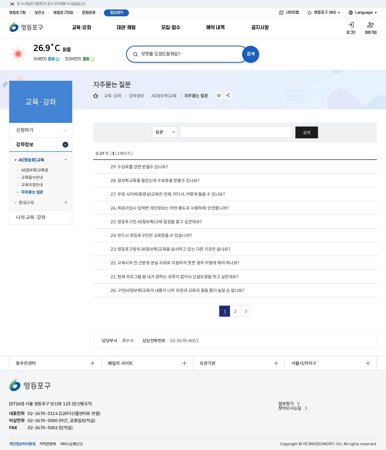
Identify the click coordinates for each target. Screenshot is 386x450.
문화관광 (88, 13)
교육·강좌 (113, 95)
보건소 (40, 13)
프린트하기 (219, 95)
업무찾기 (286, 404)
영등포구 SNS (325, 12)
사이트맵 (292, 12)
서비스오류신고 (71, 444)
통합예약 (116, 13)
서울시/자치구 (303, 363)
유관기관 (208, 363)
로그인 (351, 32)
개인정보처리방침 (22, 444)
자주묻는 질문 (196, 95)
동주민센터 (26, 363)
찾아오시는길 (289, 408)
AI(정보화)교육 (164, 95)
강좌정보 (136, 95)
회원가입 (371, 32)
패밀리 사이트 (120, 363)
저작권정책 (47, 444)
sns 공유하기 (228, 95)
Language (364, 12)
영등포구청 (17, 13)
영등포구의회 (63, 13)
